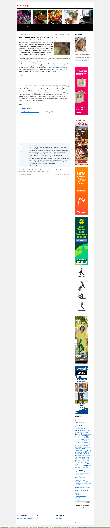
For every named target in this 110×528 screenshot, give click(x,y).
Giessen (86, 442)
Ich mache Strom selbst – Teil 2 (82, 481)
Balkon (86, 428)
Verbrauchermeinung (23, 29)
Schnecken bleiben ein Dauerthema (30, 112)
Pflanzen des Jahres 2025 (81, 491)
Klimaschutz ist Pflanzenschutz (82, 490)
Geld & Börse (51, 26)
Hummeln (81, 444)
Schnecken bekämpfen (57, 67)
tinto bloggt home (27, 26)
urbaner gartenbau (82, 463)
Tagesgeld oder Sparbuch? (25, 34)
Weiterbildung (78, 467)
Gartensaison (35, 26)
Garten (82, 432)
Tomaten (78, 460)
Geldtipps (83, 439)
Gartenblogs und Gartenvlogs (80, 509)
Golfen (63, 26)
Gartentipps (57, 169)
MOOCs (87, 447)
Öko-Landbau (85, 467)
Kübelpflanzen (83, 445)
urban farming (82, 464)
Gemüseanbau (81, 441)
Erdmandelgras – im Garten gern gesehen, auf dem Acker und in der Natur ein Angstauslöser (83, 473)
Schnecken (21, 171)
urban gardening (83, 464)
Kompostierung (87, 444)
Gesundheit (69, 26)
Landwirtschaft (79, 447)
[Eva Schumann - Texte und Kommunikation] (80, 50)
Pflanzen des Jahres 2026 (81, 477)
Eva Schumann (41, 39)
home (20, 26)
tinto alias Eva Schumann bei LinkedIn (24, 518)
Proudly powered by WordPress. (83, 522)
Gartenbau (85, 434)
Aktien (86, 426)
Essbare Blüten (79, 493)
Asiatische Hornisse (80, 486)
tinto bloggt (23, 5)
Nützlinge (84, 450)
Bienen (79, 430)
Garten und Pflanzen (35, 169)
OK (79, 527)
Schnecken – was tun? (26, 110)
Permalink (47, 171)
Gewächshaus (43, 26)
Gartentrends (82, 437)
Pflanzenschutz (43, 169)
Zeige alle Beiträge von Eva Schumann (38, 165)
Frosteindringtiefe (25, 114)
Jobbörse (58, 26)
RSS (37, 518)
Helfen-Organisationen (79, 26)
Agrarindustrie (79, 427)
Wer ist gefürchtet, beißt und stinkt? (83, 476)
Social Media (82, 457)
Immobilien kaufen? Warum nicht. (62, 34)
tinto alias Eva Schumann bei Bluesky (24, 520)
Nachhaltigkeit (81, 448)
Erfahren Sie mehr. (83, 527)
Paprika (83, 452)
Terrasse (85, 458)
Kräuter (77, 445)
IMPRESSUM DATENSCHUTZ (37, 29)
